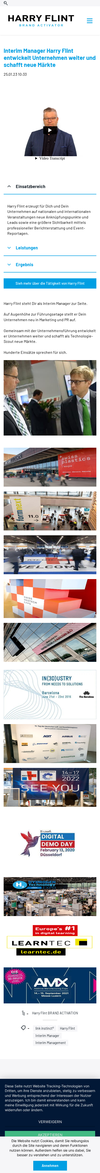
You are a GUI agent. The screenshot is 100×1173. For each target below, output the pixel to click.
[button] (50, 186)
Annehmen (50, 1166)
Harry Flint (67, 1028)
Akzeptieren (50, 1135)
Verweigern (50, 1121)
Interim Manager (47, 1036)
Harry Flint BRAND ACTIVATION (55, 1013)
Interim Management (50, 1043)
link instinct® (44, 1028)
